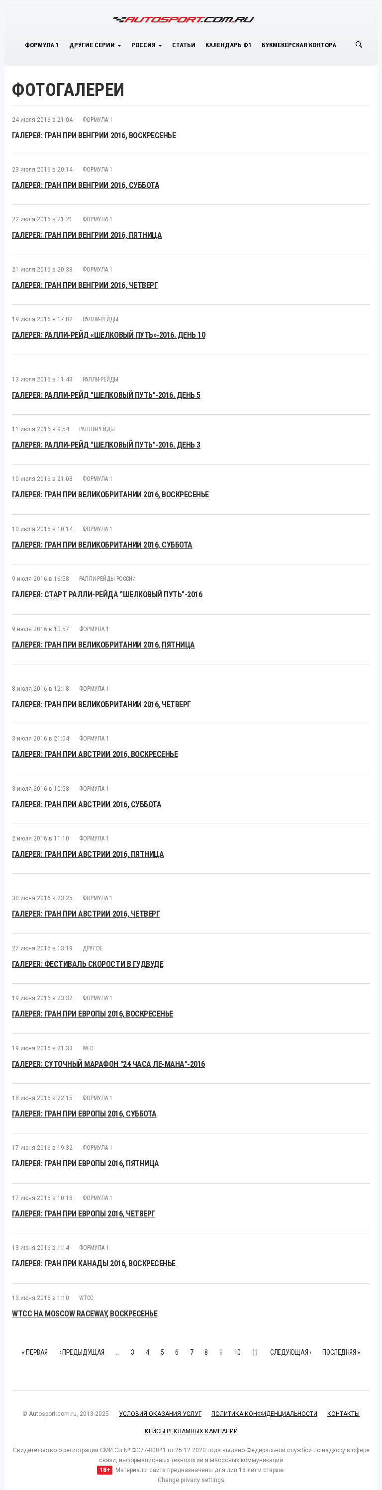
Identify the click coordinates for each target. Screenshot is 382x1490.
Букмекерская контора (299, 45)
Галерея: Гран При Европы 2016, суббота (84, 1113)
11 (255, 1352)
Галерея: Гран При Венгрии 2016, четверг (85, 285)
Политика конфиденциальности (264, 1413)
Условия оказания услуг (160, 1413)
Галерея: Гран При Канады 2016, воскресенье (94, 1263)
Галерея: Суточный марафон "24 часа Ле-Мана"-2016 (108, 1064)
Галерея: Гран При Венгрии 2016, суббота (85, 185)
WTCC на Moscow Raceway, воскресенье (84, 1313)
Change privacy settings (191, 1480)
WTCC (86, 1298)
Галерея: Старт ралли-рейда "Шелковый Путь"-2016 (107, 594)
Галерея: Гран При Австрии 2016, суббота (86, 804)
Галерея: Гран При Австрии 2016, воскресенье (95, 754)
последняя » (341, 1352)
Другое (92, 948)
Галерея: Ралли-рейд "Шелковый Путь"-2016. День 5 (106, 395)
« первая (35, 1352)
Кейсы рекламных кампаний (191, 1431)
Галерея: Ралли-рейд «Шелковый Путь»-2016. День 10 (108, 335)
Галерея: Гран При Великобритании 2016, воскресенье (110, 494)
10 (237, 1352)
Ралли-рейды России (107, 578)
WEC (88, 1048)
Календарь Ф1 (228, 45)
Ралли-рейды (100, 319)
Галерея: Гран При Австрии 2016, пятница (88, 854)
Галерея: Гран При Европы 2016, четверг (83, 1213)
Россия (144, 45)
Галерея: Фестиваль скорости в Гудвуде (87, 964)
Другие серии (92, 45)
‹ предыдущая (81, 1352)
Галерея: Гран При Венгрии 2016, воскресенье (94, 135)
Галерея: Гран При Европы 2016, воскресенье (92, 1014)
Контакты (343, 1413)
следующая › (290, 1352)
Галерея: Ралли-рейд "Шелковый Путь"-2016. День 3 (106, 445)
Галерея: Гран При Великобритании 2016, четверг (101, 704)
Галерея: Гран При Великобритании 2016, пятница (103, 645)
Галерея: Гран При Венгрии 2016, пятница (87, 235)
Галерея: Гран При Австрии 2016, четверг (86, 914)
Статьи (183, 45)
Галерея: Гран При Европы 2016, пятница (85, 1163)
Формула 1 (42, 45)
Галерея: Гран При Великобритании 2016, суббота (102, 545)
